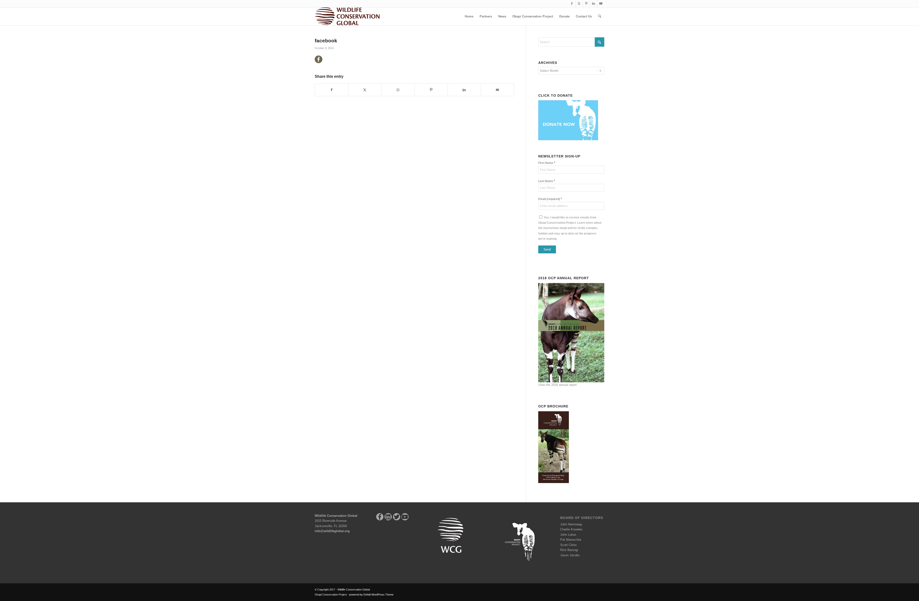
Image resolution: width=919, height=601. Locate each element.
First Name (546, 163)
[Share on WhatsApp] (398, 90)
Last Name (546, 181)
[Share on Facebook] (331, 90)
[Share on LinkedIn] (464, 90)
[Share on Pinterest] (431, 90)
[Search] (599, 16)
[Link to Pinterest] (586, 3)
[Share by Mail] (497, 90)
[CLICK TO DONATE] (569, 119)
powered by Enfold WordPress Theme (371, 594)
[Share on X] (364, 90)
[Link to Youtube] (600, 3)
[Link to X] (579, 3)
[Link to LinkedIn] (593, 3)
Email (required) (550, 199)
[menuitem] (469, 16)
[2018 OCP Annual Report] (571, 332)
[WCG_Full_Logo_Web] (347, 16)
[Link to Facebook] (571, 3)
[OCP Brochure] (554, 446)
